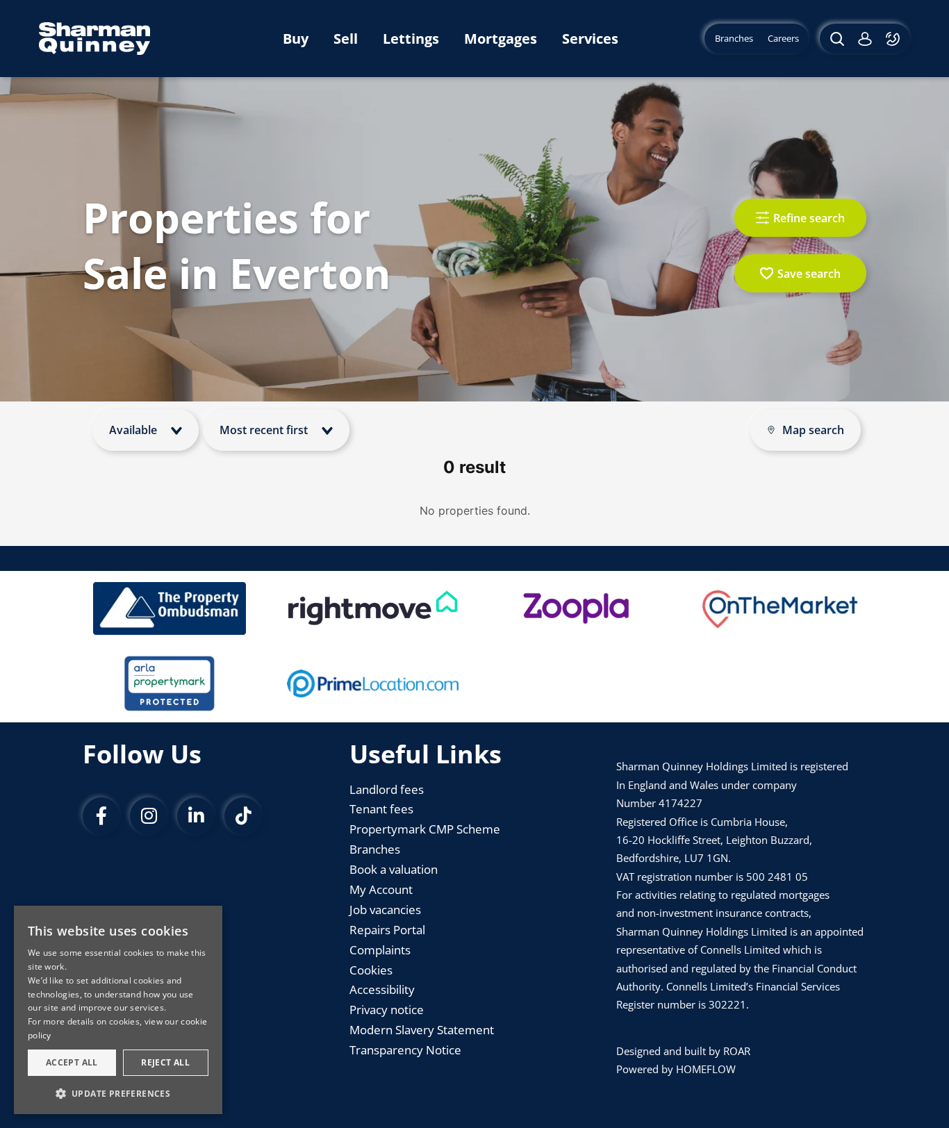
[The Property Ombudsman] (169, 608)
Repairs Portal (387, 930)
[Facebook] (101, 816)
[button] (118, 1092)
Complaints (380, 950)
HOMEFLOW (706, 1069)
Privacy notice (386, 1010)
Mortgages (500, 38)
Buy (295, 38)
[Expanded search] (835, 38)
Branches (374, 849)
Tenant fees (381, 809)
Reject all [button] (165, 1062)
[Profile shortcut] (865, 38)
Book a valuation (393, 869)
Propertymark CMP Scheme (424, 829)
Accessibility (382, 989)
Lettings (411, 38)
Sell (345, 38)
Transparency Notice (405, 1050)
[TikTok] (243, 816)
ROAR (736, 1051)
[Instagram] (148, 816)
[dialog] (118, 1010)
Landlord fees (386, 789)
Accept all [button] (72, 1062)
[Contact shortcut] (894, 38)
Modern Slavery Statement (421, 1030)
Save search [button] (809, 273)
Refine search (809, 218)
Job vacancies (385, 910)
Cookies (371, 970)
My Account (381, 889)
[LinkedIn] (196, 816)
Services (590, 38)
